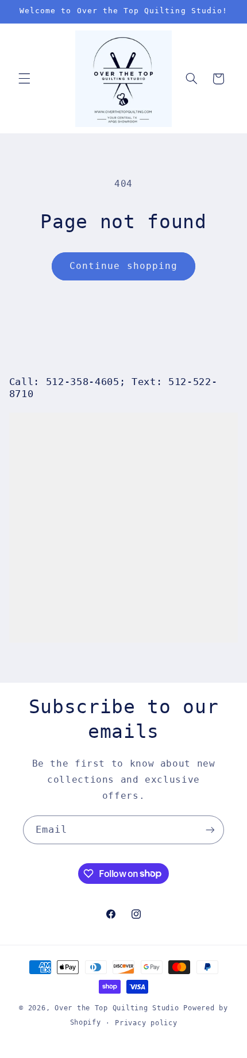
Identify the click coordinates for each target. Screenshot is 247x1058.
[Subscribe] (210, 829)
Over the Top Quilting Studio (117, 1008)
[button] (24, 79)
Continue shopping (123, 265)
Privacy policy (146, 1023)
